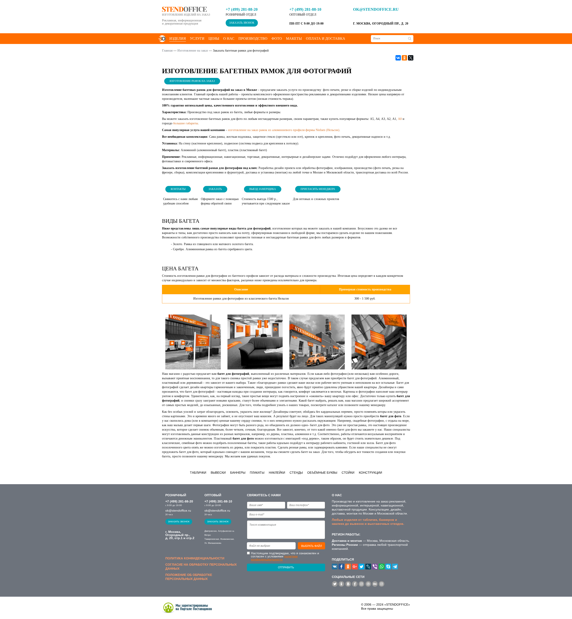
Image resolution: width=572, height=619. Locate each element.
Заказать (215, 189)
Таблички (198, 472)
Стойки (348, 472)
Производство (252, 38)
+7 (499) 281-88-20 (242, 9)
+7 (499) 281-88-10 (305, 9)
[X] (410, 57)
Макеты (294, 38)
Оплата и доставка (325, 38)
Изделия (177, 38)
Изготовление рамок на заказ (192, 81)
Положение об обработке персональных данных (188, 577)
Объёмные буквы (322, 472)
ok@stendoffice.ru (376, 9)
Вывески (218, 472)
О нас (228, 38)
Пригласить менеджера (318, 189)
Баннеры (237, 472)
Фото (276, 38)
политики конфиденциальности (274, 557)
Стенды (296, 472)
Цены (213, 38)
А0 (400, 119)
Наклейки (277, 472)
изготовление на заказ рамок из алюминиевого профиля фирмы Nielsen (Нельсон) (283, 130)
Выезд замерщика (262, 189)
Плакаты (257, 472)
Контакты (178, 189)
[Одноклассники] (404, 57)
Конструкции (370, 472)
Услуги (197, 38)
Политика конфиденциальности (194, 558)
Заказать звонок (241, 22)
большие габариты (185, 123)
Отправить (286, 567)
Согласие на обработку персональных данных (201, 566)
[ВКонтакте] (398, 57)
